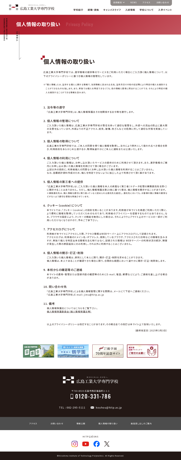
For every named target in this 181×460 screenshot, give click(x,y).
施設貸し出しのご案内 (141, 423)
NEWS (133, 2)
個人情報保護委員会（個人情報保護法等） (69, 311)
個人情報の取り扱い (108, 423)
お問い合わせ (162, 2)
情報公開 (81, 423)
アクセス (147, 2)
